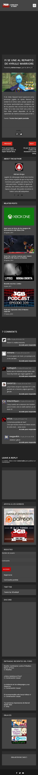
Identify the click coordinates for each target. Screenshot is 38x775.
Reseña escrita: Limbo (12, 284)
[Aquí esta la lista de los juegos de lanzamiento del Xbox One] (19, 216)
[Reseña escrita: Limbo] (19, 272)
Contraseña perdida (11, 580)
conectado (21, 461)
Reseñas (9, 670)
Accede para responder (27, 345)
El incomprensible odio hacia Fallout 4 (17, 695)
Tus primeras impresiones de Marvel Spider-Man (17, 704)
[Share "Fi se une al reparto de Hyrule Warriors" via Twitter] (21, 134)
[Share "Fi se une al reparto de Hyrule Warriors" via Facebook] (17, 134)
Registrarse (8, 575)
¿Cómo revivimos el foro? (13, 676)
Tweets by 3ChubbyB (11, 592)
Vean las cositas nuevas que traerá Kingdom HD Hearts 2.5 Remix (18, 257)
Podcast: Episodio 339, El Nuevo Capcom (16, 310)
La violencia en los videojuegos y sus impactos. (16, 685)
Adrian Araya (16, 67)
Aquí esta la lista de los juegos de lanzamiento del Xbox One (17, 229)
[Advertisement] (19, 31)
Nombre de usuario (8, 553)
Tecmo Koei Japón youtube (19, 118)
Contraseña (6, 561)
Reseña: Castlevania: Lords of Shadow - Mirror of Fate (18, 667)
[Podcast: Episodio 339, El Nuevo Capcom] (19, 298)
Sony (7, 706)
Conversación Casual (13, 678)
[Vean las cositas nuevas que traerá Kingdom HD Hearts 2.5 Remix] (19, 244)
